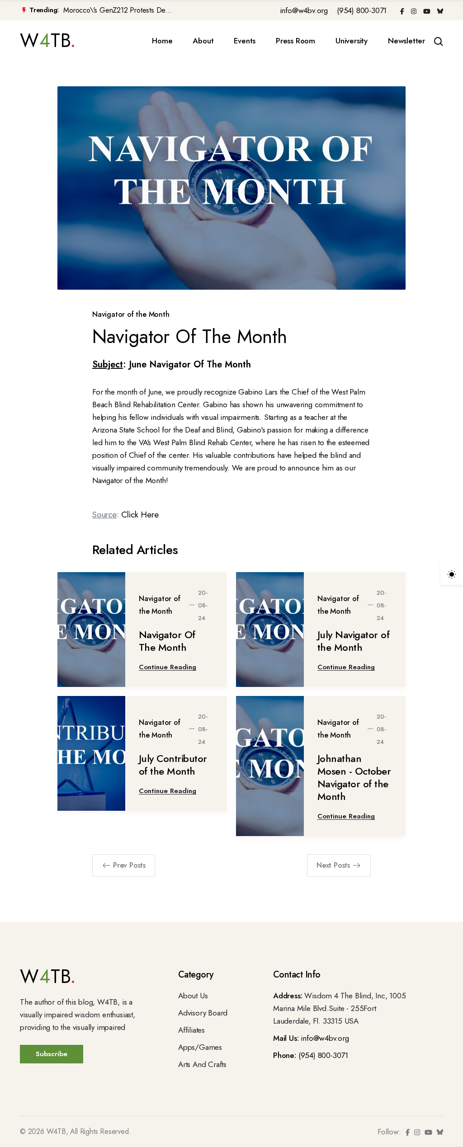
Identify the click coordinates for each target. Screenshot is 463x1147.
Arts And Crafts (202, 1064)
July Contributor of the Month (173, 764)
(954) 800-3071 (362, 10)
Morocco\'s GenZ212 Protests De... (117, 10)
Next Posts (333, 865)
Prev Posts (129, 865)
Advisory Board (202, 1012)
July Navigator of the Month (353, 640)
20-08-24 (202, 605)
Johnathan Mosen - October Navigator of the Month (354, 777)
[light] (451, 573)
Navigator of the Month (131, 314)
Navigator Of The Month (167, 640)
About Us (193, 995)
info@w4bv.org (304, 10)
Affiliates (191, 1030)
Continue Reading (167, 667)
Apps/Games (200, 1047)
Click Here (139, 514)
